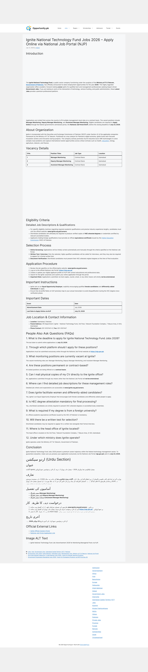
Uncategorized (97, 637)
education (105, 141)
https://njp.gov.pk (65, 270)
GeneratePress (84, 644)
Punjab (94, 626)
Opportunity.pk (41, 28)
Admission (99, 28)
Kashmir (95, 605)
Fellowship (96, 585)
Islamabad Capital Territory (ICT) (55, 551)
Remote (95, 629)
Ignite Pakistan (46, 553)
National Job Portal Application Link (42, 533)
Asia (33, 551)
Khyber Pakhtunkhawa (100, 608)
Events (118, 28)
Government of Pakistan (35, 85)
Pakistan (67, 551)
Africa (94, 573)
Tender (108, 28)
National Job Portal (93, 553)
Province (95, 623)
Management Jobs (66, 553)
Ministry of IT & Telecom (80, 553)
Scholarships (87, 28)
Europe (94, 582)
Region (75, 28)
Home (59, 28)
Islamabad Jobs (56, 553)
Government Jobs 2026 (35, 553)
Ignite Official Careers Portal (40, 531)
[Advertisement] (51, 12)
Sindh (94, 634)
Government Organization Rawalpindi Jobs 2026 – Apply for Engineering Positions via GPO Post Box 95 (58, 557)
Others (94, 614)
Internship (95, 597)
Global (94, 591)
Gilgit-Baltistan (97, 588)
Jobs (66, 28)
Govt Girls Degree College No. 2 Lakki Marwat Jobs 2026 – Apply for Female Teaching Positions (55, 555)
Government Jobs (40, 551)
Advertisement (97, 571)
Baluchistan (96, 579)
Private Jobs (96, 620)
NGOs (94, 611)
